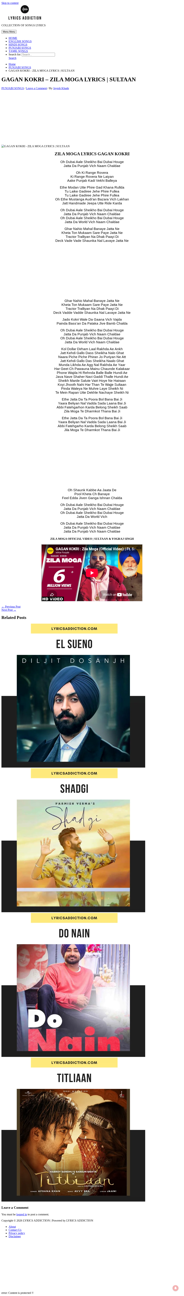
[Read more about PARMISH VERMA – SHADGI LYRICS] (73, 911)
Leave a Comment (36, 88)
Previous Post (10, 606)
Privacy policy (17, 1233)
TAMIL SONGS (18, 51)
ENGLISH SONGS (20, 41)
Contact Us (15, 1229)
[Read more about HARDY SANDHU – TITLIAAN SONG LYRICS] (73, 1200)
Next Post (8, 609)
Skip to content (10, 2)
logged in (21, 1214)
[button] (12, 58)
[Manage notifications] (175, 1288)
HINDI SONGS (18, 44)
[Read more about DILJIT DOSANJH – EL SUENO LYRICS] (73, 766)
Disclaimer (15, 1236)
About (12, 1226)
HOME (13, 38)
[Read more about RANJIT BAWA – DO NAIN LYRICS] (73, 1055)
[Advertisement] (92, 118)
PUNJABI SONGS (20, 47)
